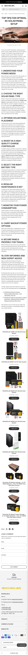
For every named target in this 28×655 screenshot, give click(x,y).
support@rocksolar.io (17, 599)
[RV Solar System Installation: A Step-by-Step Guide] (2, 653)
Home (2, 13)
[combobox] (14, 9)
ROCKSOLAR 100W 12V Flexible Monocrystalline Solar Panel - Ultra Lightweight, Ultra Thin (13, 293)
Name (2, 541)
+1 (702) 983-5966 (6, 609)
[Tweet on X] (6, 529)
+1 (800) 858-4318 (6, 607)
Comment (3, 555)
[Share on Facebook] (9, 529)
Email (2, 548)
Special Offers (27, 333)
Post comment (14, 567)
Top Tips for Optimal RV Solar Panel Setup (16, 13)
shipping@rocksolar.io (17, 602)
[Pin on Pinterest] (12, 529)
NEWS (6, 13)
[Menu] (2, 5)
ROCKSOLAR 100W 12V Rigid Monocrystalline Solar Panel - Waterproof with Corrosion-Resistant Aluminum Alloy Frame (15, 299)
